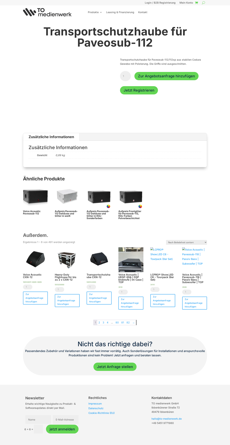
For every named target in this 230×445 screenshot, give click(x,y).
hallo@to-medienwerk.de (166, 418)
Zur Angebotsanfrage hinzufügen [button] (34, 298)
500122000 (91, 282)
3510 (120, 287)
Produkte (93, 12)
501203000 (59, 284)
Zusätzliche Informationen (51, 137)
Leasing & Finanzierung (120, 12)
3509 (184, 287)
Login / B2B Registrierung (160, 2)
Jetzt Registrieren (139, 90)
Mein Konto (186, 2)
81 (122, 322)
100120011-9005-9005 (32, 282)
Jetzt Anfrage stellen (115, 367)
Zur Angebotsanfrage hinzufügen (166, 76)
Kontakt (142, 12)
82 (128, 322)
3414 (152, 284)
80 (117, 322)
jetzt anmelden (62, 429)
